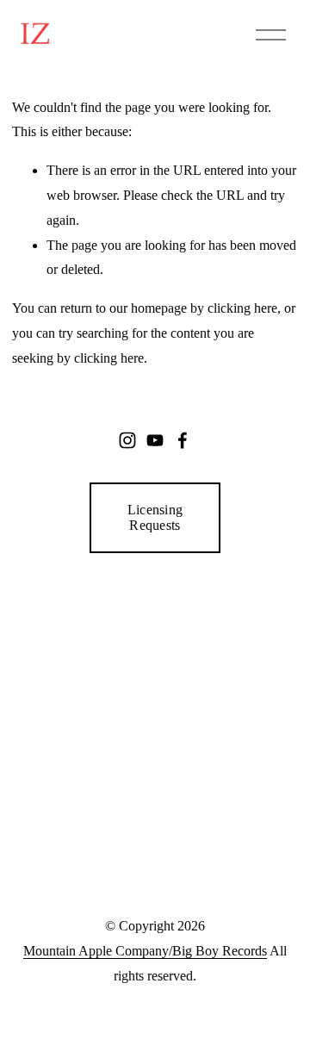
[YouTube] (155, 440)
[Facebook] (182, 440)
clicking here (242, 308)
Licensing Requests (155, 517)
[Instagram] (127, 440)
